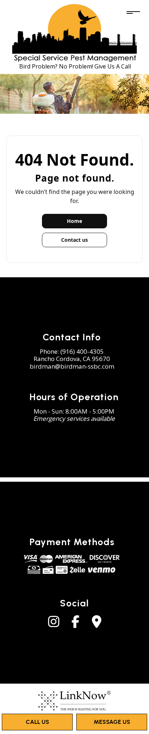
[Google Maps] (96, 624)
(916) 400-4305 (82, 351)
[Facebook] (76, 624)
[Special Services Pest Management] (74, 32)
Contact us (74, 239)
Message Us (112, 721)
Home (74, 220)
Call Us (37, 721)
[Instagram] (53, 624)
